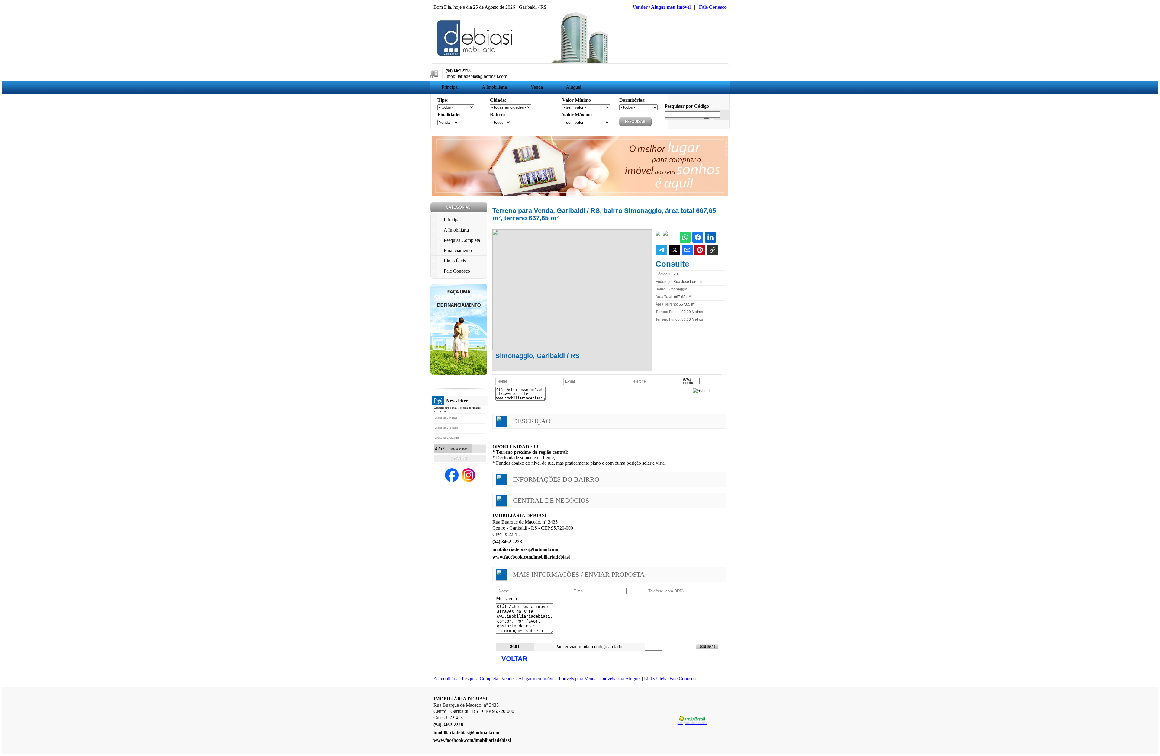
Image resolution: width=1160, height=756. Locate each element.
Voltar (514, 658)
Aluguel (573, 87)
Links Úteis (655, 678)
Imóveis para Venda (578, 678)
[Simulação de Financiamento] (458, 373)
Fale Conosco (713, 7)
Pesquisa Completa (480, 678)
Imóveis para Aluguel (620, 678)
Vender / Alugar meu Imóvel (662, 7)
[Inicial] (475, 57)
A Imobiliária (494, 87)
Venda (537, 87)
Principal (450, 87)
